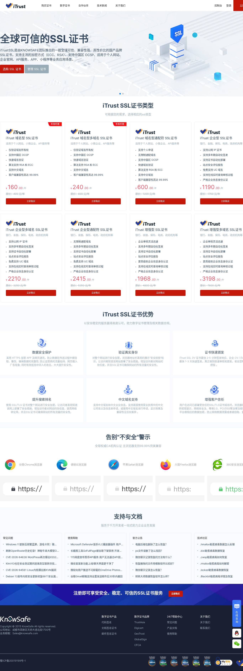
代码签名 (107, 622)
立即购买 (31, 201)
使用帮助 (73, 537)
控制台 (218, 5)
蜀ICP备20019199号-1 (13, 660)
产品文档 (172, 627)
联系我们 (205, 627)
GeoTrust (139, 633)
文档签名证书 (109, 627)
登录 (228, 5)
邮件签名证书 (109, 633)
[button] (120, 93)
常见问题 (8, 537)
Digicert (138, 627)
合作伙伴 (83, 5)
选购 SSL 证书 (16, 69)
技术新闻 (102, 5)
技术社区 (202, 537)
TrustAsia (139, 622)
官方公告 (137, 537)
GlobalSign (140, 639)
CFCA (137, 644)
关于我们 (120, 5)
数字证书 (65, 5)
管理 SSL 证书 (41, 69)
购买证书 (46, 5)
